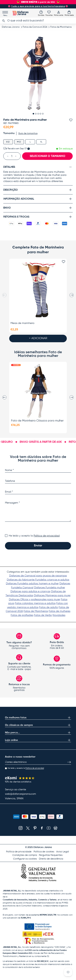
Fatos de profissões (22, 615)
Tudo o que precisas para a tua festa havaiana (38, 6)
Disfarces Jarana (11, 27)
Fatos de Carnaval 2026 (35, 27)
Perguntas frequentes (51, 855)
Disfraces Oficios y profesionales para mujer (34, 599)
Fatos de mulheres (59, 611)
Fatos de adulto (48, 607)
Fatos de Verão (43, 615)
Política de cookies (44, 852)
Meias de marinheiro (22, 323)
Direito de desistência (51, 859)
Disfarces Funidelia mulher (49, 587)
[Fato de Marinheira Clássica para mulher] (38, 390)
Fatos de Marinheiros (61, 27)
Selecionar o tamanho (47, 156)
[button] (69, 13)
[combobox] (38, 21)
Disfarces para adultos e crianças (30, 591)
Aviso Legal (62, 852)
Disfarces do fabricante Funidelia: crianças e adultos (38, 579)
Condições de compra (24, 855)
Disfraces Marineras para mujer (52, 595)
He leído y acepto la (34, 535)
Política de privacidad (47, 535)
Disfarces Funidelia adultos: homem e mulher (32, 583)
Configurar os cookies (25, 859)
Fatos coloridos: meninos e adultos (35, 603)
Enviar (38, 545)
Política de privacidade (19, 852)
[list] (38, 73)
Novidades (59, 615)
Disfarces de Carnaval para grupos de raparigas (38, 575)
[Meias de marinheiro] (38, 290)
